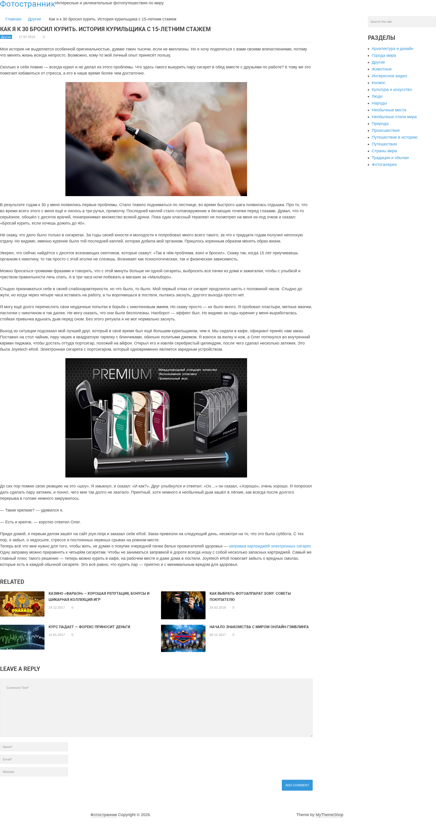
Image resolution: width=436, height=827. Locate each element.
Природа (380, 123)
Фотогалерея (384, 164)
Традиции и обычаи (390, 157)
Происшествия (386, 130)
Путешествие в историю (395, 137)
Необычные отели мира (394, 117)
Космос (378, 82)
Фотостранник (103, 814)
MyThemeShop (329, 814)
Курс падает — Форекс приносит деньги (89, 627)
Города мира (384, 55)
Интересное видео (389, 76)
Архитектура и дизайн (392, 48)
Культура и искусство (392, 89)
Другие (34, 19)
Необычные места (389, 110)
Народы (379, 103)
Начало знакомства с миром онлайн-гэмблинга (259, 627)
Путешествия (384, 144)
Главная (13, 19)
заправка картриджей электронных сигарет (269, 546)
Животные (382, 69)
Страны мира (384, 151)
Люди (377, 96)
